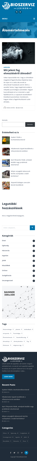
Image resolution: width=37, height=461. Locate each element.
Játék (4, 260)
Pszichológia (17, 333)
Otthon (4, 270)
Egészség (7, 67)
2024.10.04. (20, 108)
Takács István (10, 108)
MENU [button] (5, 18)
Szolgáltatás (6, 275)
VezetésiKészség (22, 337)
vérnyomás (7, 333)
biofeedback (28, 329)
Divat (4, 240)
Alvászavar (7, 345)
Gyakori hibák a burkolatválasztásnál (15, 390)
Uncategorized (7, 280)
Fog (29, 341)
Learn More (8, 377)
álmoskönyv (7, 341)
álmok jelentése (19, 341)
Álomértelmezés (8, 337)
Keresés (5, 120)
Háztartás (5, 251)
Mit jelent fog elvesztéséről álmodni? (18, 71)
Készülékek (6, 265)
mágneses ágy (18, 345)
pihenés (19, 329)
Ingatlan (5, 256)
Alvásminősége (8, 329)
